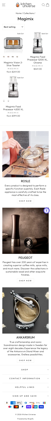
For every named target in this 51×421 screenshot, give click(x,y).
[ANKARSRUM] (25, 310)
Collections (28, 13)
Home (19, 13)
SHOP (24, 370)
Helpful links (25, 387)
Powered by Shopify (25, 419)
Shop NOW (25, 201)
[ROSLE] (25, 154)
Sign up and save (25, 396)
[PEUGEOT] (25, 231)
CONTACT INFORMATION (24, 378)
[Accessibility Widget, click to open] (47, 211)
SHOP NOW (25, 281)
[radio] (3, 56)
